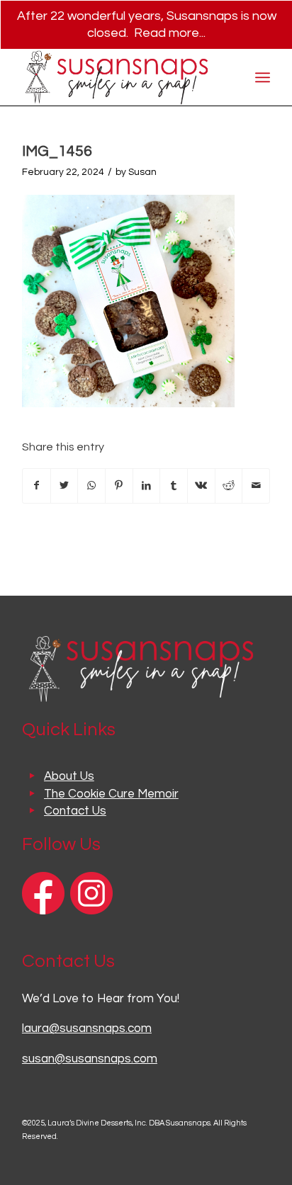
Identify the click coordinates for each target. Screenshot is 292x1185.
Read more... (170, 33)
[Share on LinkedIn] (146, 486)
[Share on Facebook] (36, 486)
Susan (142, 172)
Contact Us (75, 811)
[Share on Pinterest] (119, 486)
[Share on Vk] (201, 486)
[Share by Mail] (255, 486)
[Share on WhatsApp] (91, 486)
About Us (69, 776)
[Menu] (262, 77)
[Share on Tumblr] (173, 486)
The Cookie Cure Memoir (111, 794)
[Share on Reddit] (228, 486)
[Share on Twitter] (64, 486)
